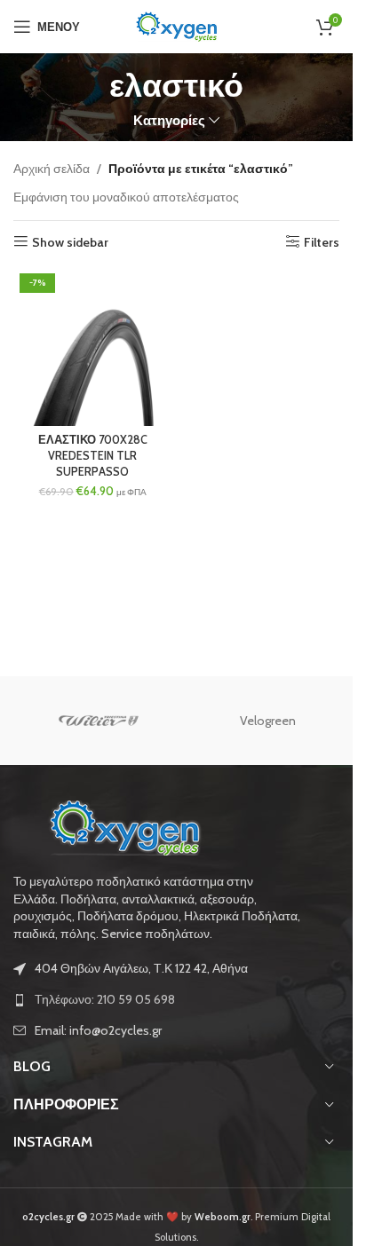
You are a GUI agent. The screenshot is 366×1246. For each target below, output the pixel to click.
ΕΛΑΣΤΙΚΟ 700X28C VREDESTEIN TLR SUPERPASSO (92, 455)
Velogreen (268, 721)
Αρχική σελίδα (51, 169)
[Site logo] (176, 25)
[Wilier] (98, 720)
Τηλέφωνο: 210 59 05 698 (105, 999)
